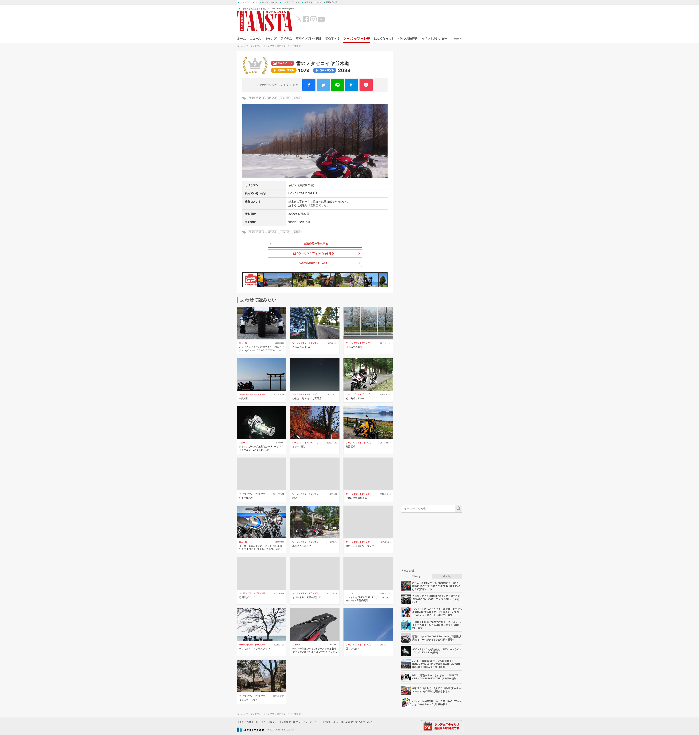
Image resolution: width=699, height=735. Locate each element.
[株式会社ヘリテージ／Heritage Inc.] (250, 729)
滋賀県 (297, 98)
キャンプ (270, 38)
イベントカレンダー (434, 38)
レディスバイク (269, 2)
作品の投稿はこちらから (314, 263)
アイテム (286, 38)
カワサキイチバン (312, 2)
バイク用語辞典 (408, 38)
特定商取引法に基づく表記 (357, 721)
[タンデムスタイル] (265, 21)
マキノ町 (285, 98)
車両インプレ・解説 (308, 38)
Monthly (447, 576)
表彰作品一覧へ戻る (316, 243)
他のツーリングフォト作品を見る (313, 253)
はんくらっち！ (384, 38)
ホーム (241, 38)
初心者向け (332, 38)
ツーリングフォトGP (356, 38)
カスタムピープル (290, 2)
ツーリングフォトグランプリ (260, 46)
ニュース (255, 38)
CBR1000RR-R (256, 98)
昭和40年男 (331, 2)
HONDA (272, 98)
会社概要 (286, 721)
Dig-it (273, 721)
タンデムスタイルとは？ (252, 721)
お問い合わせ (331, 721)
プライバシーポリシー (307, 721)
